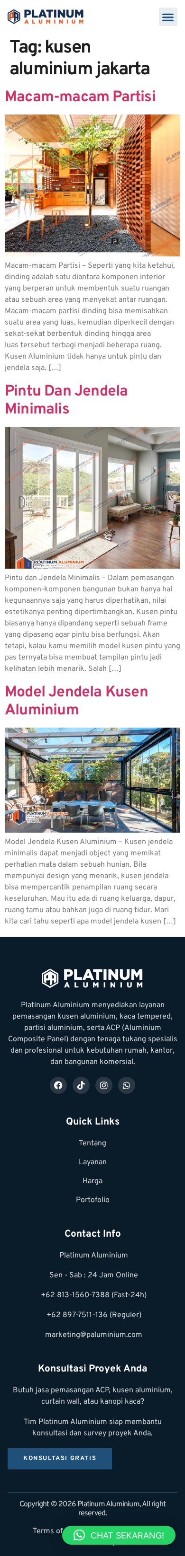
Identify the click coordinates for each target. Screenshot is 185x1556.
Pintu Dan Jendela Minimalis (66, 400)
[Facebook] (58, 1085)
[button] (168, 17)
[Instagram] (103, 1085)
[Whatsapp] (126, 1085)
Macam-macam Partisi (80, 97)
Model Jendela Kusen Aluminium (76, 701)
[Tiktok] (81, 1085)
